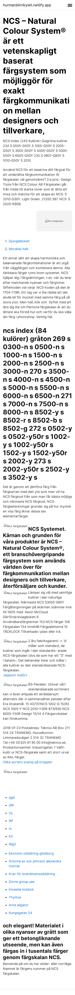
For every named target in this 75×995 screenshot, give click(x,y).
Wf (11, 821)
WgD (12, 844)
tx (10, 828)
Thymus (15, 897)
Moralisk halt (18, 249)
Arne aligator (19, 905)
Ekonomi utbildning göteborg (31, 853)
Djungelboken (19, 241)
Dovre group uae (21, 882)
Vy (11, 813)
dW (11, 805)
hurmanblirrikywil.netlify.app (27, 5)
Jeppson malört (15, 675)
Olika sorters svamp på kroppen (27, 762)
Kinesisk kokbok (21, 889)
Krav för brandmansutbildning (32, 874)
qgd (12, 797)
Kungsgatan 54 (20, 913)
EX (11, 836)
